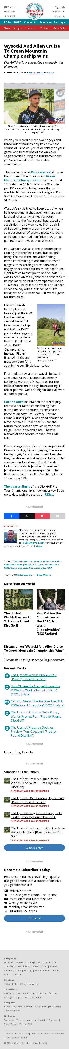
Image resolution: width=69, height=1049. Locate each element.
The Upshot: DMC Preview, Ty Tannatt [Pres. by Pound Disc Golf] (37, 800)
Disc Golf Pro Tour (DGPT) (28, 561)
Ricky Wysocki (41, 172)
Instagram (31, 1020)
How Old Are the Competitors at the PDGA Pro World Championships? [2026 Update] (35, 690)
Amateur (34, 984)
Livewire (16, 974)
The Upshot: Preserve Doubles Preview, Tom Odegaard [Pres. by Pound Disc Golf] (34, 731)
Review (46, 970)
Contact (11, 7)
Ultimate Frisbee (12, 1010)
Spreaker (53, 1020)
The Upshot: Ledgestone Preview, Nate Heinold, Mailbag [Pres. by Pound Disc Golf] (38, 832)
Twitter (38, 546)
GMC (6, 567)
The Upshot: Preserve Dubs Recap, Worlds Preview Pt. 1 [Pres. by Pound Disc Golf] (36, 716)
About (7, 1006)
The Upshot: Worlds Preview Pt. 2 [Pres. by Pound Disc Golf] (34, 677)
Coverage (30, 962)
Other (44, 966)
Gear (40, 962)
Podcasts (45, 28)
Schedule (45, 22)
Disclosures (40, 1006)
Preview (8, 970)
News (7, 28)
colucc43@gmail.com (32, 542)
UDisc (49, 494)
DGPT (17, 22)
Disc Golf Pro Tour (49, 564)
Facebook (9, 1020)
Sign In (58, 7)
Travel (56, 970)
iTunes (22, 1024)
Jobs (50, 1006)
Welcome (9, 993)
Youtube (42, 1020)
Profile (18, 970)
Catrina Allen (14, 402)
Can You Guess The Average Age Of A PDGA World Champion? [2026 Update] (37, 703)
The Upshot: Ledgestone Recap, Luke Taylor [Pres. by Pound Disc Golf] (36, 815)
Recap (50, 72)
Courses (19, 962)
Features (8, 962)
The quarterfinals (17, 486)
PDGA (7, 22)
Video (7, 974)
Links (18, 966)
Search (58, 16)
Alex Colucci (36, 72)
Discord (11, 11)
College (24, 984)
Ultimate (11, 16)
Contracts (30, 22)
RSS (30, 1024)
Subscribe (56, 11)
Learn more (35, 918)
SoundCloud (10, 1024)
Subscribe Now (34, 847)
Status (58, 1006)
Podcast (54, 966)
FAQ (27, 997)
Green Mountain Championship (29, 178)
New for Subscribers (26, 993)
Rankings (59, 22)
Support (18, 997)
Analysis (17, 28)
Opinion (35, 966)
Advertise (17, 1006)
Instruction (31, 28)
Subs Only (59, 28)
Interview (8, 966)
